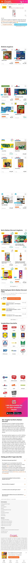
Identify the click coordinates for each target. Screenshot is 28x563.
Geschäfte (5, 4)
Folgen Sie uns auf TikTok (6, 525)
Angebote (20, 4)
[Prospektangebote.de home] (8, 1)
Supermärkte (5, 470)
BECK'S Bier (15, 471)
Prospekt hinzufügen (5, 512)
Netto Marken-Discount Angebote (12, 230)
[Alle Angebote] (26, 230)
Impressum (3, 514)
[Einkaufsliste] (23, 2)
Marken (2, 508)
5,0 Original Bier (5, 473)
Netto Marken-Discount (12, 4)
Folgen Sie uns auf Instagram (6, 522)
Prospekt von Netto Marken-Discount (9, 21)
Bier (8, 466)
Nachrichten (3, 515)
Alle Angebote (3, 506)
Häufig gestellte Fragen (5, 503)
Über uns (2, 511)
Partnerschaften (4, 532)
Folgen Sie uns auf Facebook (6, 521)
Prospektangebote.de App (6, 509)
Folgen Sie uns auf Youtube (6, 524)
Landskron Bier (21, 471)
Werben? (2, 505)
